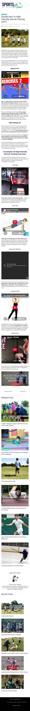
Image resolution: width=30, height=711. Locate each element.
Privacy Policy (19, 702)
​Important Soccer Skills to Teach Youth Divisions (14, 653)
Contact (14, 702)
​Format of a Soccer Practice (9, 690)
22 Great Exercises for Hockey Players (12, 565)
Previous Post (7, 391)
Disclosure (19, 705)
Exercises (4, 14)
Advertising (14, 705)
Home (8, 702)
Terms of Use (24, 702)
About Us (11, 702)
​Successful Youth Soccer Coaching (11, 634)
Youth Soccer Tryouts (7, 616)
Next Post (23, 391)
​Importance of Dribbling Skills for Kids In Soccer (14, 672)
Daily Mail (10, 130)
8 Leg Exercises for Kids (8, 481)
